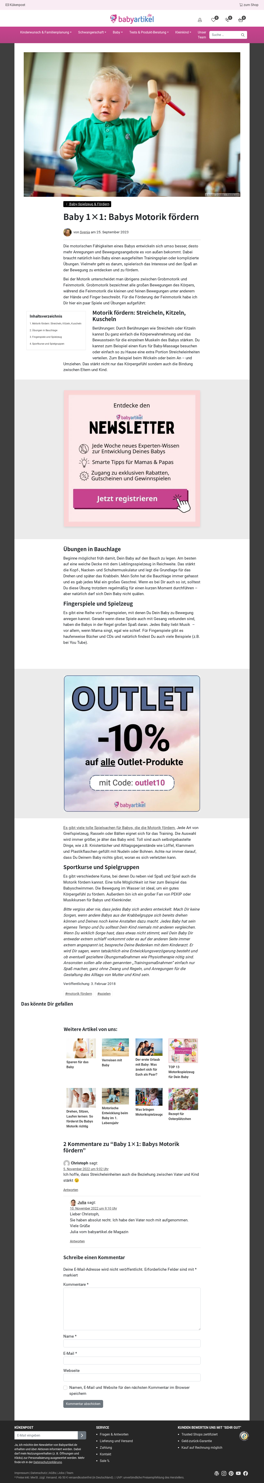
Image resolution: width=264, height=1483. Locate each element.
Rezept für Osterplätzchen (180, 1116)
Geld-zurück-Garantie (197, 1441)
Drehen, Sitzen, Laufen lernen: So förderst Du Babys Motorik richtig (79, 1118)
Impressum (21, 1473)
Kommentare (75, 1284)
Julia (82, 1202)
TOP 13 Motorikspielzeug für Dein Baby (181, 1072)
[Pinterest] (232, 1473)
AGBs (52, 1473)
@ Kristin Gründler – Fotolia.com (222, 194)
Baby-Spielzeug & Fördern (88, 204)
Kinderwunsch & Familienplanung (44, 32)
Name (70, 1336)
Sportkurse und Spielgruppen (48, 343)
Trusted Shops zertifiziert (200, 1434)
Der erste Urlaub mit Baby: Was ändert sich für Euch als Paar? (148, 1067)
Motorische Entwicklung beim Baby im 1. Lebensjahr (115, 1115)
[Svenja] (67, 232)
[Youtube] (239, 1473)
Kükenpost (17, 5)
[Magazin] (218, 1473)
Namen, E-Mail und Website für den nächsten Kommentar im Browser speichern (129, 1390)
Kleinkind (182, 32)
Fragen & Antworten (114, 1434)
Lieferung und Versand (116, 1441)
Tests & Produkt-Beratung (147, 32)
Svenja (85, 232)
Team (69, 1473)
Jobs (61, 1473)
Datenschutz (39, 1473)
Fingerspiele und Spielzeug (47, 337)
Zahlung (106, 1448)
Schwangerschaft (91, 32)
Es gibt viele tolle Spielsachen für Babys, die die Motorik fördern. (119, 827)
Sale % (105, 1461)
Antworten (70, 1190)
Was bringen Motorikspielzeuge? (150, 1112)
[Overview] (200, 20)
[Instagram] (225, 1473)
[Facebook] (246, 1473)
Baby (116, 32)
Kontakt (105, 1454)
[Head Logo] (132, 19)
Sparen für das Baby (77, 1064)
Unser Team (202, 34)
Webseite (71, 1370)
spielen (105, 994)
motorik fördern (79, 994)
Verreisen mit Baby (112, 1062)
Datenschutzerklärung (47, 1462)
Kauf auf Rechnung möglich (202, 1448)
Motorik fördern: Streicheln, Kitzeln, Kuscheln (56, 323)
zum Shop (250, 5)
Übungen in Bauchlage (44, 330)
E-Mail (70, 1353)
